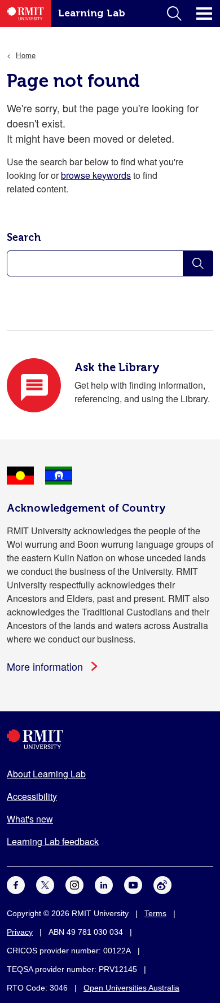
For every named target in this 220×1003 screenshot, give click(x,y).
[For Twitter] (45, 883)
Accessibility (32, 796)
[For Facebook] (16, 883)
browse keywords (96, 175)
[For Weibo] (162, 883)
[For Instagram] (74, 883)
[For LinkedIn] (104, 883)
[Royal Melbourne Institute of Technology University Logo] (110, 739)
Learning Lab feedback (53, 841)
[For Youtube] (133, 883)
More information (45, 666)
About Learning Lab (46, 773)
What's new (30, 818)
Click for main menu (204, 14)
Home (26, 55)
